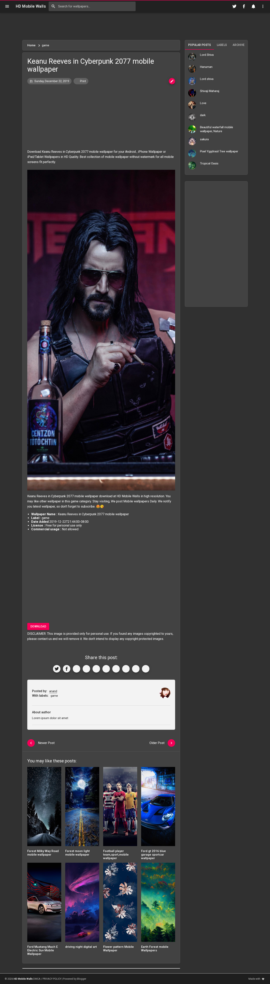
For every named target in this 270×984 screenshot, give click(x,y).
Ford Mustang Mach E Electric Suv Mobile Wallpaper (42, 950)
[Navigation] (7, 6)
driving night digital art (81, 947)
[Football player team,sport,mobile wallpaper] (120, 808)
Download (38, 626)
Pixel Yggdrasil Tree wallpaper (219, 151)
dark (203, 115)
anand (53, 691)
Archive (239, 44)
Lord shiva (206, 79)
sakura (204, 139)
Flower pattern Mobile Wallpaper (118, 948)
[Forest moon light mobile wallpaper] (82, 808)
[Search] (53, 6)
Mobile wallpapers (136, 501)
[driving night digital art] (82, 903)
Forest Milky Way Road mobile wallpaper (43, 852)
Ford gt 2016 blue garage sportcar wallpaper (153, 854)
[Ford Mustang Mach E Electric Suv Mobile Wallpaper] (44, 903)
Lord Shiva (207, 55)
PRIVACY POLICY (52, 978)
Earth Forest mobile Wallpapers (154, 948)
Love (203, 103)
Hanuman (206, 67)
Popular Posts (199, 44)
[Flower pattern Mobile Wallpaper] (120, 903)
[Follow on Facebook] (244, 6)
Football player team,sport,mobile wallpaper (116, 854)
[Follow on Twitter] (234, 6)
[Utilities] (263, 6)
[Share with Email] (116, 669)
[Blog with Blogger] (126, 669)
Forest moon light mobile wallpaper (77, 852)
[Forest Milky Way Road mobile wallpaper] (44, 808)
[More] (145, 669)
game (74, 501)
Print (82, 81)
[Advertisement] (135, 26)
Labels (222, 44)
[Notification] (253, 6)
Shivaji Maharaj (209, 91)
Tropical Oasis (209, 163)
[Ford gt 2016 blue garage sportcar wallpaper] (158, 808)
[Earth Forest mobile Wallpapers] (158, 903)
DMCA (37, 978)
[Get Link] (136, 669)
